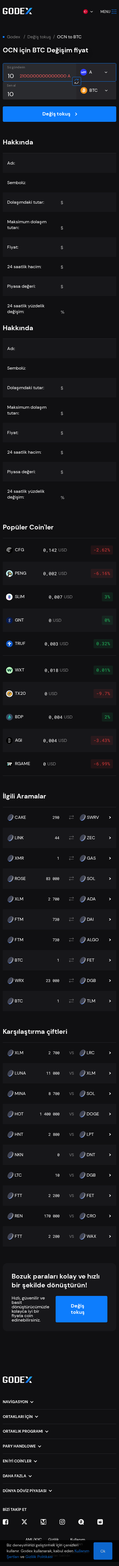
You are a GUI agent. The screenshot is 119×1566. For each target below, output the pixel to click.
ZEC (91, 838)
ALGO (93, 940)
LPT (90, 1134)
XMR (19, 858)
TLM (91, 1001)
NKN (19, 1155)
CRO (91, 1216)
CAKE (20, 817)
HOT (19, 1114)
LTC (18, 1175)
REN (19, 1216)
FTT (18, 1195)
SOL (91, 878)
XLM (19, 899)
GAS (91, 858)
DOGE (93, 1114)
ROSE (20, 878)
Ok (102, 1551)
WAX (91, 1236)
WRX (19, 980)
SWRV (93, 817)
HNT (19, 1134)
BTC (19, 960)
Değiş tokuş (39, 37)
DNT (91, 1155)
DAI (90, 919)
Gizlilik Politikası (39, 1556)
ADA (91, 899)
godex (13, 37)
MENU (105, 11)
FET (90, 960)
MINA (20, 1093)
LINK (19, 838)
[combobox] (87, 12)
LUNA (20, 1073)
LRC (91, 1053)
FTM (19, 919)
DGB (91, 980)
